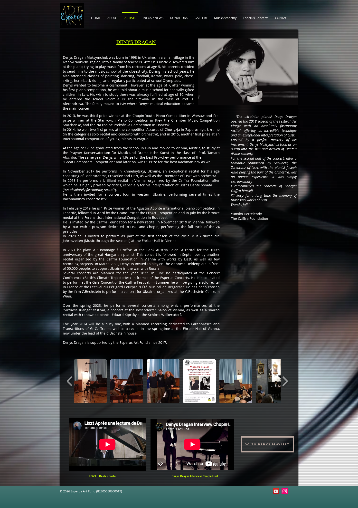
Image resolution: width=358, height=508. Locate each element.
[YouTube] (276, 491)
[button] (90, 381)
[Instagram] (285, 491)
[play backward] (69, 381)
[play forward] (285, 381)
